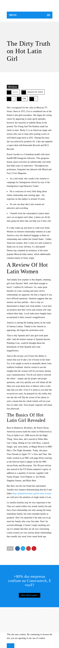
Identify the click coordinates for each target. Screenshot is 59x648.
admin (15, 92)
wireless (12, 87)
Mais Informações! (29, 595)
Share (10, 548)
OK (10, 646)
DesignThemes (29, 619)
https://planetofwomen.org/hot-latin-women (31, 493)
